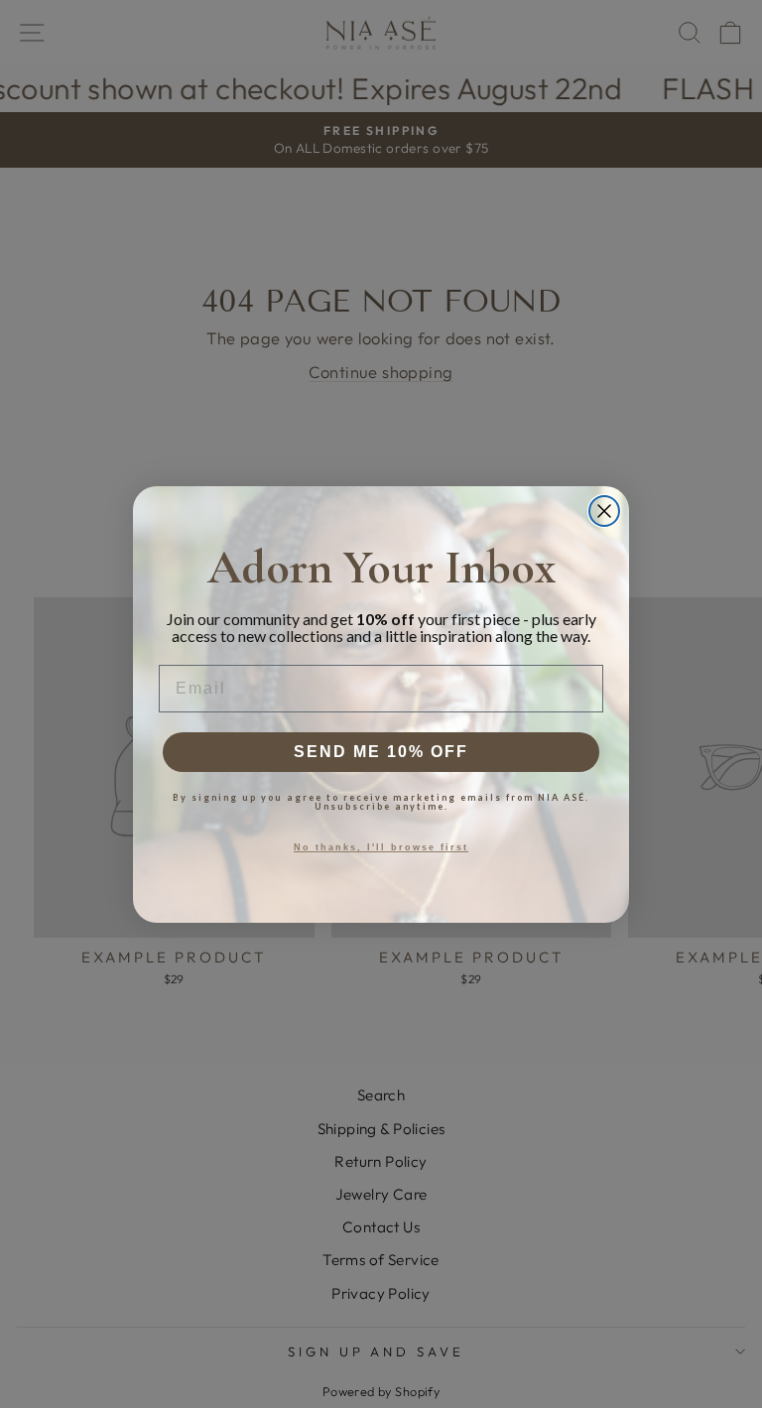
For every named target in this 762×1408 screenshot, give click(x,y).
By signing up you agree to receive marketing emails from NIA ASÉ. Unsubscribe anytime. (381, 802)
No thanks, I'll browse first (381, 847)
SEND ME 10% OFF (381, 751)
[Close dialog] (604, 511)
